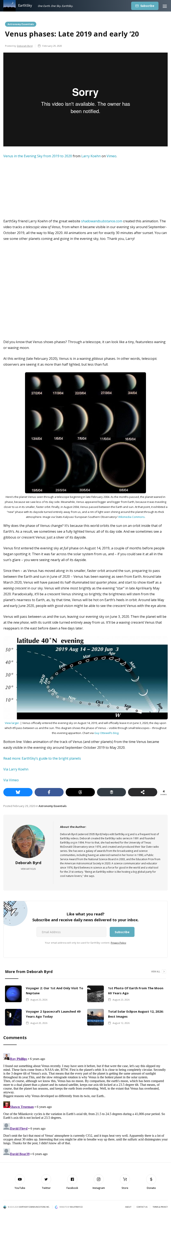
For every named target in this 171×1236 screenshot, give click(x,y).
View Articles (28, 868)
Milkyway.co (76, 1207)
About (128, 1207)
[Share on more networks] (142, 792)
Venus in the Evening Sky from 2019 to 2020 (37, 156)
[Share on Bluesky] (18, 792)
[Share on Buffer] (111, 792)
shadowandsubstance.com (101, 221)
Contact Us (142, 1207)
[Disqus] (85, 1104)
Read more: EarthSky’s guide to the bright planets (42, 758)
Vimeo (111, 156)
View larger (12, 723)
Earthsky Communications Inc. (34, 1207)
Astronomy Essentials (21, 24)
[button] (164, 5)
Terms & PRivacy (160, 1207)
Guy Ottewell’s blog (106, 733)
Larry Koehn (91, 156)
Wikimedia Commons (131, 517)
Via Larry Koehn (15, 769)
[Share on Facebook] (49, 792)
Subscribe (147, 6)
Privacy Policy (118, 942)
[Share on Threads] (80, 792)
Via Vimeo (11, 780)
